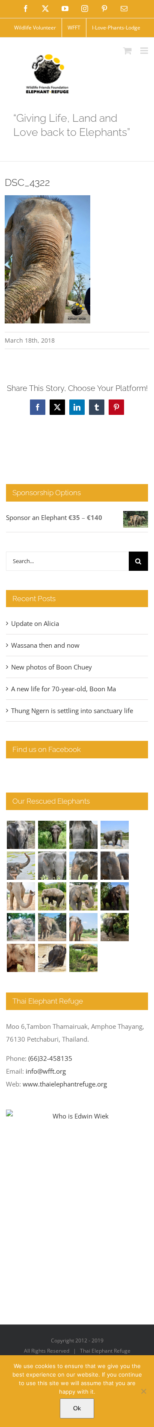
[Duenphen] (114, 927)
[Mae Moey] (21, 834)
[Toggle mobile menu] (144, 50)
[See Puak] (21, 958)
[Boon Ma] (83, 834)
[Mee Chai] (83, 865)
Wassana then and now (45, 645)
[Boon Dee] (52, 896)
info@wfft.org (46, 1071)
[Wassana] (21, 927)
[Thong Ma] (114, 865)
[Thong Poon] (21, 896)
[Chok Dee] (52, 927)
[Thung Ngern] (52, 834)
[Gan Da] (52, 865)
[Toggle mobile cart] (127, 50)
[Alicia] (21, 865)
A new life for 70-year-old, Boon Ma (63, 688)
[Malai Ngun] (114, 896)
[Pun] (83, 927)
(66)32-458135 (50, 1058)
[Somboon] (83, 958)
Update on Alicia (35, 623)
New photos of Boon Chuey (51, 667)
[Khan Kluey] (52, 958)
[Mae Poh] (114, 834)
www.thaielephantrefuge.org (65, 1084)
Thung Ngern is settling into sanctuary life (72, 710)
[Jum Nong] (83, 896)
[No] (143, 1391)
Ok (77, 1408)
